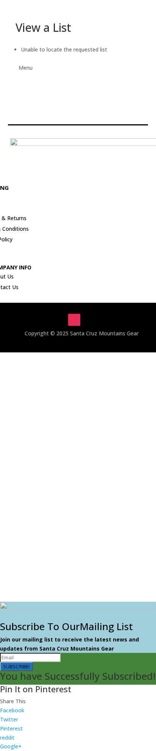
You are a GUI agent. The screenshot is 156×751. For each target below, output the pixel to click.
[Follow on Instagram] (74, 320)
